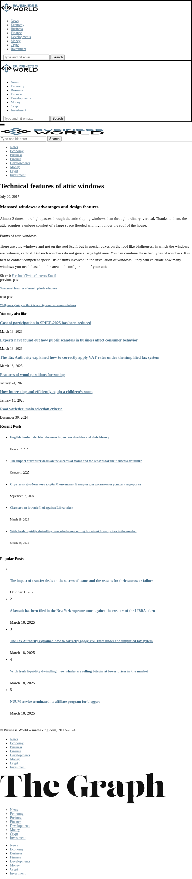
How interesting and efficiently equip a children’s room (46, 391)
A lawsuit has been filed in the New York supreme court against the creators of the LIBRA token (82, 611)
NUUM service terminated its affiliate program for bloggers (55, 702)
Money (15, 41)
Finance (16, 33)
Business (17, 29)
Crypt (15, 45)
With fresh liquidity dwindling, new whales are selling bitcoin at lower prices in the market (73, 531)
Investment (18, 49)
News (14, 21)
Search (57, 57)
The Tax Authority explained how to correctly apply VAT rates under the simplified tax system (79, 357)
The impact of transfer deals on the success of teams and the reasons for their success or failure (76, 461)
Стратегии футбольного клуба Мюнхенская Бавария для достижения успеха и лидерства (75, 484)
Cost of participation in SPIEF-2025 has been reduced (45, 322)
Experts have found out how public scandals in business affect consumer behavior (69, 340)
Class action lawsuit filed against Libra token (41, 507)
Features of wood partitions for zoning (32, 374)
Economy (17, 25)
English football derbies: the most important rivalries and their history (59, 437)
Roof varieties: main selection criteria (31, 409)
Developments (21, 37)
